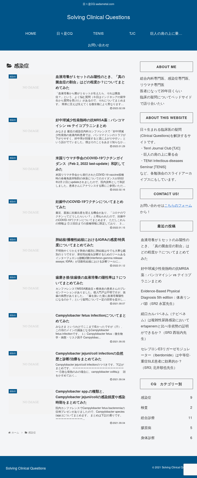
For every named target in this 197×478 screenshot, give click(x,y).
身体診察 (166, 437)
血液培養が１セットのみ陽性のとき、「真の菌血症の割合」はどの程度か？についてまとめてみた (165, 249)
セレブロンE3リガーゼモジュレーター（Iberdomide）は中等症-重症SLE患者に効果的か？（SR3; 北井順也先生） (165, 358)
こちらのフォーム (178, 205)
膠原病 (166, 427)
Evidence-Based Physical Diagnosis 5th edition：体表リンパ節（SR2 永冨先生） (165, 297)
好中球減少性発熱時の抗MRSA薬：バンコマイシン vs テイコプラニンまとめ (166, 274)
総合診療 (166, 417)
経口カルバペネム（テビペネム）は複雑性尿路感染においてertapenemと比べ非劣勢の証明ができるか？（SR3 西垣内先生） (165, 326)
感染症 (166, 397)
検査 (166, 407)
